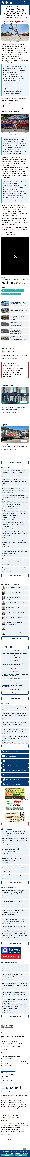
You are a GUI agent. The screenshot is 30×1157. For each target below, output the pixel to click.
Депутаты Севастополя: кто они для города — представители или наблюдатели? (13, 664)
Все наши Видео (11, 756)
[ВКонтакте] (3, 283)
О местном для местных (14, 761)
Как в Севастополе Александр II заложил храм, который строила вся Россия (14, 543)
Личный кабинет (15, 698)
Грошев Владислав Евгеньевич (16, 617)
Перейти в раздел (15, 638)
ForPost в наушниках (13, 784)
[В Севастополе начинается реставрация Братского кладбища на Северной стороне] (5, 316)
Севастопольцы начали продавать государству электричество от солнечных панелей (13, 850)
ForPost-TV (4, 1076)
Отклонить (7, 1155)
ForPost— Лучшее (19, 1092)
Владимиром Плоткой (8, 220)
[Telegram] (12, 283)
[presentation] (4, 417)
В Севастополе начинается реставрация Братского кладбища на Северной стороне (18, 317)
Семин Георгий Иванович (14, 592)
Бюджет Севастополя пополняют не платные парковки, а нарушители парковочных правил (14, 561)
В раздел (15, 693)
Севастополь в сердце (13, 765)
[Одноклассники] (7, 283)
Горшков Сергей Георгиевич (15, 612)
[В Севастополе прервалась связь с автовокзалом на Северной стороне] (5, 323)
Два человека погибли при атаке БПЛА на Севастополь (15, 569)
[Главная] (7, 2)
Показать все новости (15, 575)
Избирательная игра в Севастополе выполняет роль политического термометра (13, 685)
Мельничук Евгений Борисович (16, 602)
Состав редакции (6, 1080)
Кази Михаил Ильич (12, 628)
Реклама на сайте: (6, 1134)
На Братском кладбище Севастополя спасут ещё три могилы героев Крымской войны (19, 310)
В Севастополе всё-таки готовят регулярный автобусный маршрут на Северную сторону (17, 331)
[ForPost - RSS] (7, 1088)
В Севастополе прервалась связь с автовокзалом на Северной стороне (18, 324)
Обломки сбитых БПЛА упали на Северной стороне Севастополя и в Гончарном (13, 524)
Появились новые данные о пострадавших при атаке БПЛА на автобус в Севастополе (13, 407)
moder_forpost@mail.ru (12, 1046)
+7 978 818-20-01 (6, 1140)
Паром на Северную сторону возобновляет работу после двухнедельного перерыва (18, 303)
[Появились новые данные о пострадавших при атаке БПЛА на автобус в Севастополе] (15, 388)
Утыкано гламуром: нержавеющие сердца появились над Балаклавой (15, 675)
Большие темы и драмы (13, 775)
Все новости (5, 1072)
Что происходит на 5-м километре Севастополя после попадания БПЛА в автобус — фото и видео (14, 552)
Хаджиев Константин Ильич (15, 633)
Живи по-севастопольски (14, 779)
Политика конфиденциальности (19, 1153)
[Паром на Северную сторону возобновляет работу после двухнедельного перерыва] (5, 302)
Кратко (3, 1078)
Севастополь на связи (11, 751)
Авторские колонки (7, 1074)
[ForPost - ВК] (11, 1088)
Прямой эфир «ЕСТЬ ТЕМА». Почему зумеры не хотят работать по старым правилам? (14, 976)
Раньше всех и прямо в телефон (16, 770)
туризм (24, 441)
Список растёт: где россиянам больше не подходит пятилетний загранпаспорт (14, 738)
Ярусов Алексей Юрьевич (14, 587)
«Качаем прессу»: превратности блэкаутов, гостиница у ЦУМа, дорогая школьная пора (15, 533)
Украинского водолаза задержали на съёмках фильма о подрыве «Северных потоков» (14, 715)
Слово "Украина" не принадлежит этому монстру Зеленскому (14, 654)
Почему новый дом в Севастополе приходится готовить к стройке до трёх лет (13, 472)
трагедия (23, 402)
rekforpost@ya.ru (6, 1143)
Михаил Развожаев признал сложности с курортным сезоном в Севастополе (15, 445)
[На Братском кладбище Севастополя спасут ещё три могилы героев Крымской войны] (5, 309)
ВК (2, 222)
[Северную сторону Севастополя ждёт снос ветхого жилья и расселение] (5, 336)
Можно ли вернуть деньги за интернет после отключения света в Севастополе (15, 1008)
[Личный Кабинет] (23, 2)
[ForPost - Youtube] (16, 1088)
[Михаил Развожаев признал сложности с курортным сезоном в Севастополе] (15, 427)
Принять (21, 1155)
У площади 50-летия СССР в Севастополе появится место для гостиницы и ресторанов (13, 903)
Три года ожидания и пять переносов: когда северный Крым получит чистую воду (14, 840)
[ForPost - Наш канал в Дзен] (23, 1088)
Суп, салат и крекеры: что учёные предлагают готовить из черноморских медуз (15, 497)
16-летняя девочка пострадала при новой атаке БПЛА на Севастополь (13, 489)
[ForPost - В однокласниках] (20, 1088)
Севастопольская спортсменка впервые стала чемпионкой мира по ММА (14, 481)
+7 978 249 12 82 (6, 1049)
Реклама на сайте (6, 1033)
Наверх (25, 1149)
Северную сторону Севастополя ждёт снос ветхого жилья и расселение (18, 338)
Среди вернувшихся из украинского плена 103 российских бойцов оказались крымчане (14, 515)
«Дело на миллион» (8, 56)
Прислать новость (15, 463)
